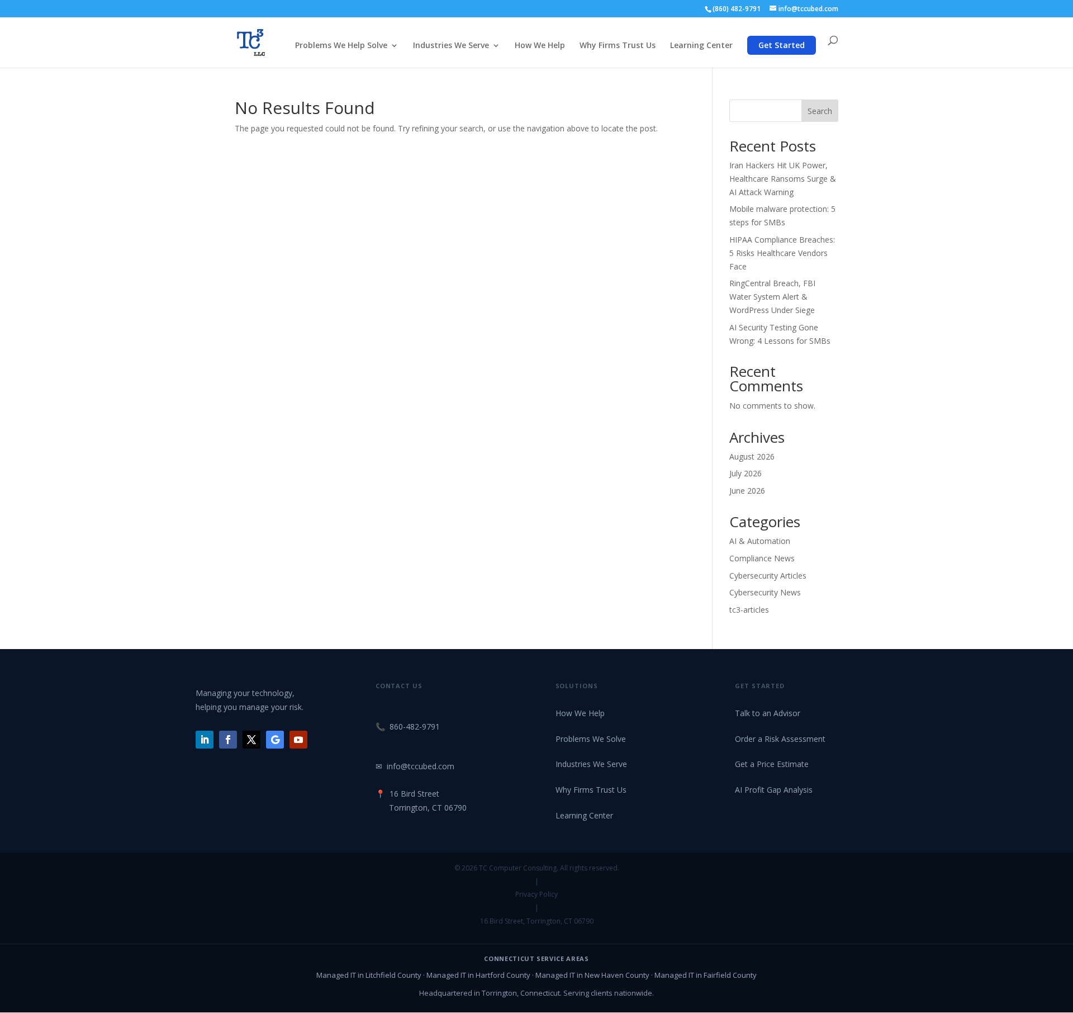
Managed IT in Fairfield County (705, 975)
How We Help (540, 45)
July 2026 (745, 473)
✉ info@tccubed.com (415, 766)
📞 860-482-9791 (408, 726)
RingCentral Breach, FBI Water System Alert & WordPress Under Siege (772, 296)
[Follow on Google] (275, 740)
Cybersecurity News (765, 592)
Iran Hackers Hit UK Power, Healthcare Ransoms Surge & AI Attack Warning (782, 178)
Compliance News (762, 558)
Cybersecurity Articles (767, 575)
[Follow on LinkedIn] (204, 740)
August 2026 (752, 456)
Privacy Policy (536, 894)
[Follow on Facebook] (228, 740)
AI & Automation (759, 541)
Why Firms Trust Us (618, 45)
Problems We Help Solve (341, 45)
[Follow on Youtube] (298, 740)
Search (820, 111)
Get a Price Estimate (772, 764)
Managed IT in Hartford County (478, 975)
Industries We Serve (451, 45)
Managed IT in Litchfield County (368, 975)
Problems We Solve (591, 738)
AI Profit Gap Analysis (774, 789)
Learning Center (701, 45)
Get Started (781, 45)
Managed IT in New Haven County (592, 975)
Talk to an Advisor (767, 713)
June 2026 (747, 490)
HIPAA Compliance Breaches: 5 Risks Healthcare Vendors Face (782, 253)
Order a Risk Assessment (780, 738)
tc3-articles (749, 609)
